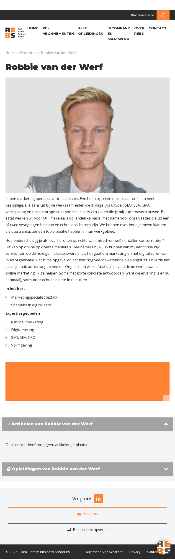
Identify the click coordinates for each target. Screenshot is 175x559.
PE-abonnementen (58, 31)
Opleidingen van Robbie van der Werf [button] (55, 469)
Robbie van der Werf (58, 52)
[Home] (15, 33)
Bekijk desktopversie (90, 529)
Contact (158, 28)
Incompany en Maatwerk (119, 33)
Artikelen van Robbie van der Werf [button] (51, 424)
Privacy (135, 551)
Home (33, 28)
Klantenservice (142, 15)
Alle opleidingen (90, 31)
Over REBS (139, 31)
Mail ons (90, 513)
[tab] (87, 424)
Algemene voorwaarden (105, 551)
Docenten (28, 52)
